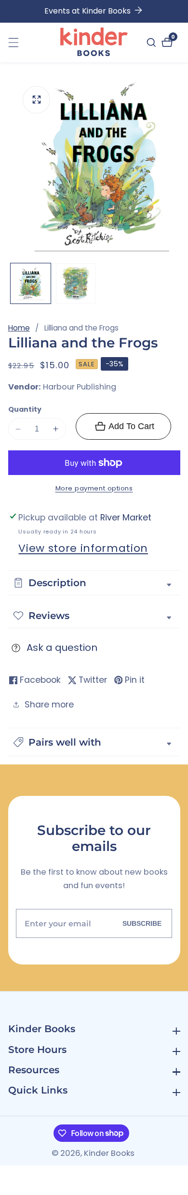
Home (19, 328)
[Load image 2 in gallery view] (76, 283)
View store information (83, 548)
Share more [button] (49, 704)
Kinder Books (109, 1154)
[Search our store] (153, 42)
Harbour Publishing (79, 387)
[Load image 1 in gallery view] (31, 283)
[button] (94, 742)
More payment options (94, 488)
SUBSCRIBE (141, 923)
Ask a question (62, 647)
